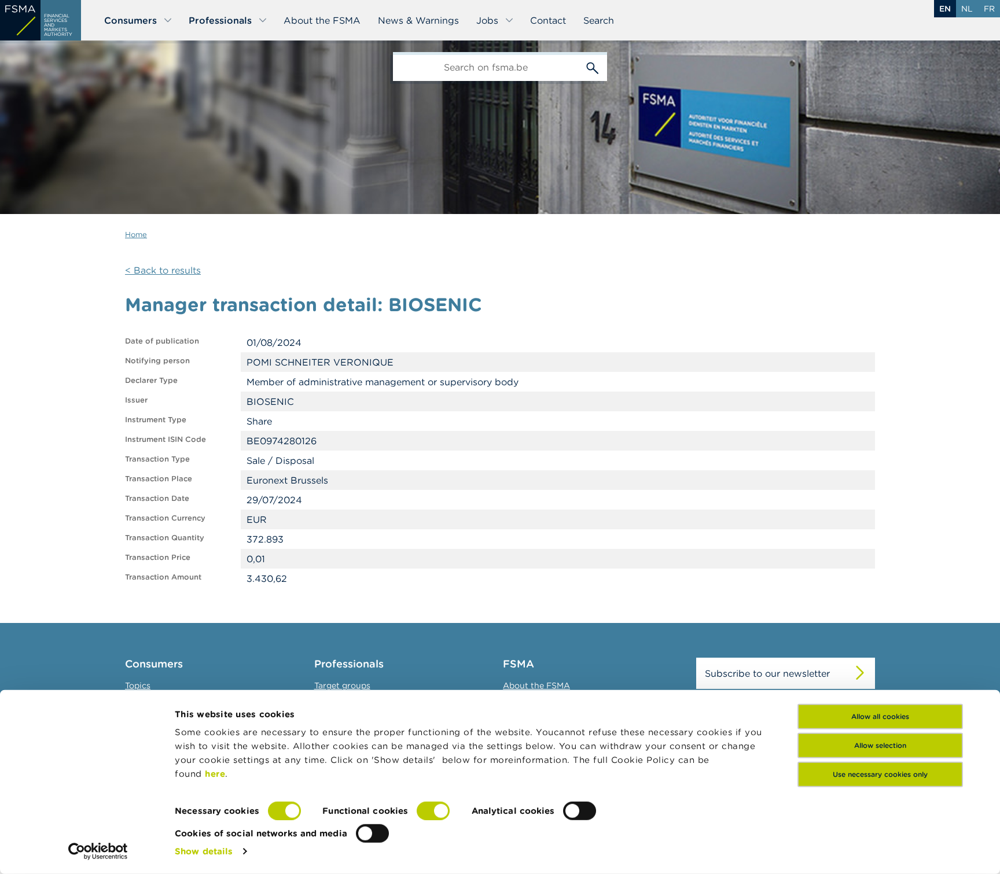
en (945, 8)
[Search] (592, 66)
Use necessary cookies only (880, 774)
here (215, 773)
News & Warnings (418, 20)
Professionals (220, 20)
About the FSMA (322, 20)
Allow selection (880, 745)
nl (967, 8)
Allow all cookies (880, 716)
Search (598, 20)
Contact (548, 20)
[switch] (433, 811)
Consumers (130, 20)
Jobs (487, 20)
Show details (204, 851)
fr (989, 8)
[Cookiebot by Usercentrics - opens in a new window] (98, 851)
